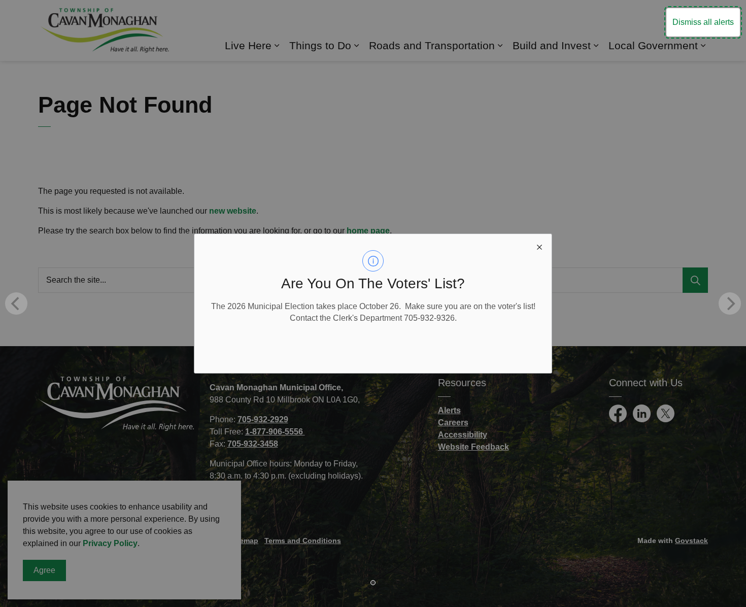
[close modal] (539, 246)
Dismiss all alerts (703, 22)
